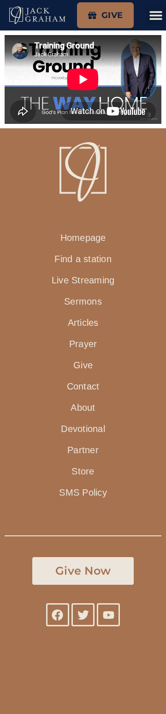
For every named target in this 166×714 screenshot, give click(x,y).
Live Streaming (83, 280)
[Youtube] (108, 614)
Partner (83, 450)
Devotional (83, 429)
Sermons (83, 301)
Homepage (83, 238)
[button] (155, 15)
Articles (83, 323)
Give (83, 365)
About (83, 407)
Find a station (83, 259)
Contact (83, 386)
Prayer (83, 344)
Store (82, 471)
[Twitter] (83, 614)
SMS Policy (83, 492)
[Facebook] (57, 614)
